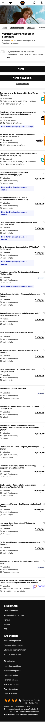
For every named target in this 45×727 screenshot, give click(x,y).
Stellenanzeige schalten (13, 645)
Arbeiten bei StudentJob (14, 615)
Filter (21, 69)
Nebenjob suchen (11, 675)
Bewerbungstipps (11, 689)
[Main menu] (3, 2)
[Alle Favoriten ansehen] (10, 2)
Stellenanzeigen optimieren (15, 650)
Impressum (33, 714)
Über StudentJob (11, 611)
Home (4, 28)
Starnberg (31, 28)
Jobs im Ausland (10, 694)
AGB (6, 714)
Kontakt (7, 620)
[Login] (42, 2)
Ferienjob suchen (11, 680)
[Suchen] (35, 2)
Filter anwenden (22, 78)
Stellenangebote (17, 28)
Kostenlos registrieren (12, 641)
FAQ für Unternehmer (12, 654)
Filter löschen (22, 83)
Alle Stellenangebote (12, 671)
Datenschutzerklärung (18, 714)
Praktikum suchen (11, 684)
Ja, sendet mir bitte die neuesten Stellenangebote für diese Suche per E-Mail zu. (25, 54)
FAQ (5, 629)
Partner (7, 624)
